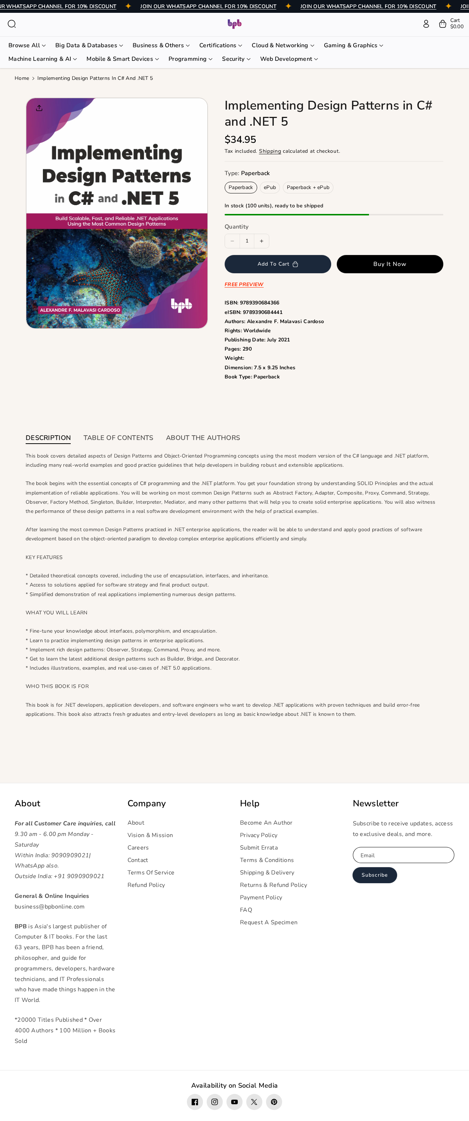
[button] (11, 24)
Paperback (241, 187)
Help (249, 803)
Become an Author (266, 823)
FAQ (246, 910)
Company (147, 803)
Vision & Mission (150, 835)
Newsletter (376, 803)
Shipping (270, 151)
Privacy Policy (258, 835)
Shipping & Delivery (267, 873)
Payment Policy (261, 898)
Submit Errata (259, 848)
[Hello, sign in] (426, 24)
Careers (138, 848)
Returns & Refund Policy (273, 885)
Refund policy (146, 885)
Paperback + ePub (308, 187)
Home (22, 78)
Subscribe (375, 875)
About (28, 803)
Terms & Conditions (267, 860)
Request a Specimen (269, 922)
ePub (270, 187)
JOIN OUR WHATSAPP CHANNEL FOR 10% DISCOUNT (208, 6)
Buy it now (390, 264)
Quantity (236, 227)
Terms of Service (151, 873)
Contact (138, 860)
